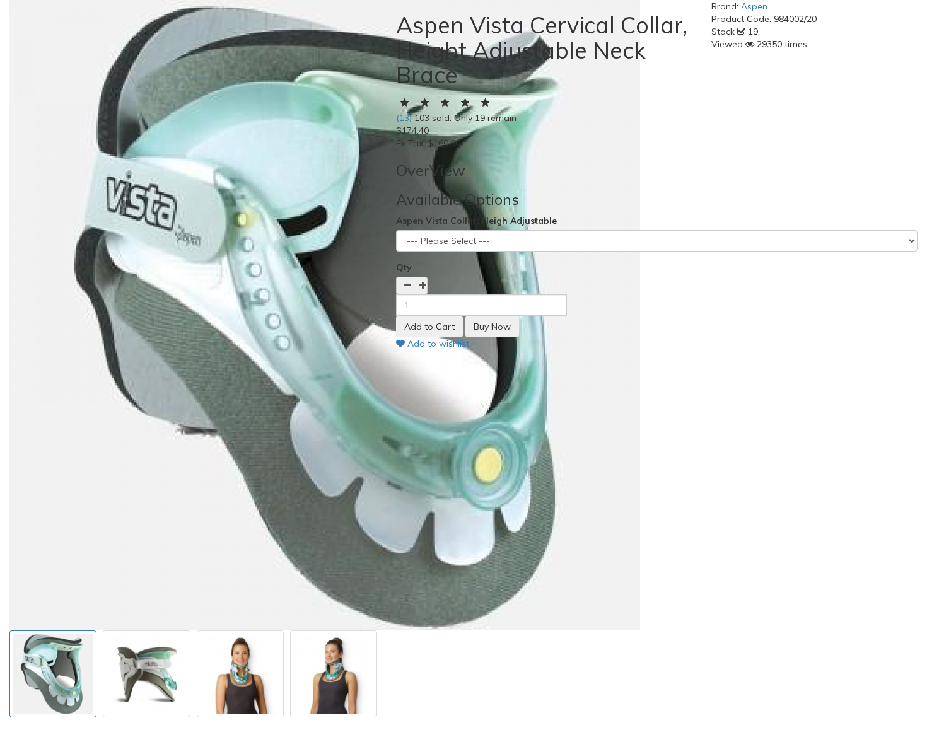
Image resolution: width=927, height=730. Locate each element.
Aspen (754, 6)
